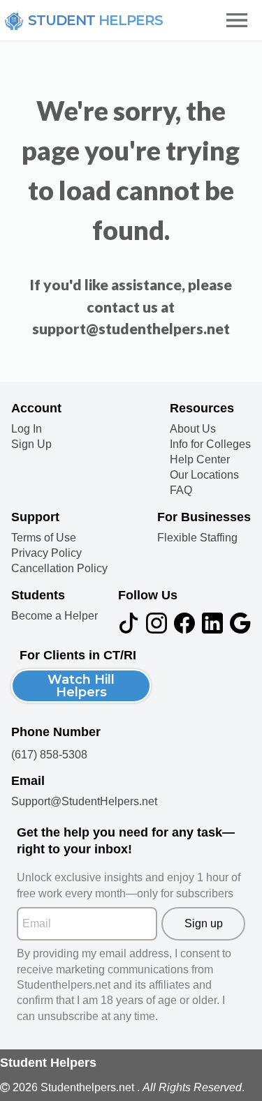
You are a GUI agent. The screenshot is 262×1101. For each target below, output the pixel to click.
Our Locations (204, 475)
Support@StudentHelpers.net (84, 801)
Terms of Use (43, 538)
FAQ (181, 490)
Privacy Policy (46, 553)
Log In (26, 429)
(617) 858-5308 (49, 755)
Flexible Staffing (197, 538)
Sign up (203, 923)
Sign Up (31, 444)
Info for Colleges (210, 444)
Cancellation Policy (59, 568)
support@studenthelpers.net (131, 328)
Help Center (200, 459)
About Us (193, 429)
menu (237, 20)
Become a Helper (54, 616)
